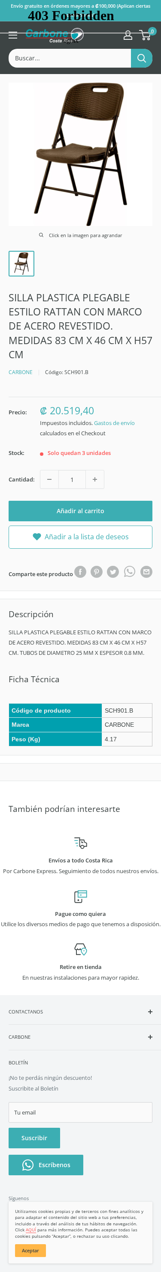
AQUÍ (31, 1230)
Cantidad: (22, 479)
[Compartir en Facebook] (80, 572)
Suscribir (34, 1138)
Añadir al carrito (80, 511)
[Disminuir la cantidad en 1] (49, 479)
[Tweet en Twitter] (113, 572)
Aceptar (30, 1250)
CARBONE (21, 372)
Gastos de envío (114, 423)
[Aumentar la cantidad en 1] (95, 479)
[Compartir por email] (146, 572)
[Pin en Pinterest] (97, 572)
